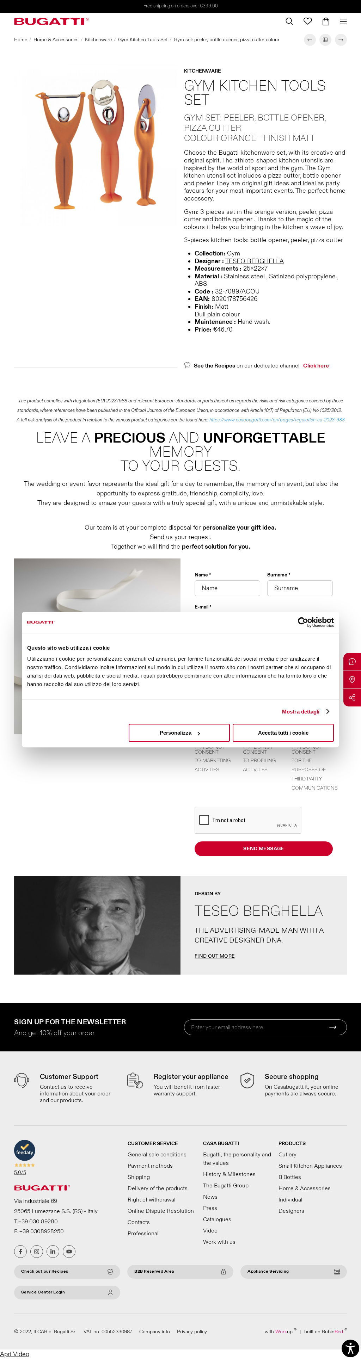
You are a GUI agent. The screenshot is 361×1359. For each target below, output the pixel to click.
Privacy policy (192, 1332)
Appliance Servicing (268, 1271)
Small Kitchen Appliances (310, 1165)
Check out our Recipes (44, 1271)
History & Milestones (229, 1174)
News (210, 1196)
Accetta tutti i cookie (283, 733)
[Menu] (341, 21)
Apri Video (14, 1354)
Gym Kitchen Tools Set (142, 40)
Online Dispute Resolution (161, 1211)
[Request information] (352, 662)
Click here (316, 365)
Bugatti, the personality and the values (237, 1159)
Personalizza (175, 733)
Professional (143, 1233)
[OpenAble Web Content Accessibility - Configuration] (350, 1348)
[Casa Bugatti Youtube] (69, 1251)
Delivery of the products (158, 1188)
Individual (290, 1199)
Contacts (139, 1222)
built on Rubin (325, 1331)
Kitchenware (98, 40)
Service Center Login (43, 1292)
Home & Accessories (56, 40)
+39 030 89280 (38, 1221)
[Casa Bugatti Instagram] (36, 1251)
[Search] (289, 21)
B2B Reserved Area (154, 1271)
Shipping (139, 1177)
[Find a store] (352, 679)
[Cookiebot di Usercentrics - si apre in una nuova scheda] (303, 622)
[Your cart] (326, 21)
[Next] (341, 40)
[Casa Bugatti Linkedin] (53, 1251)
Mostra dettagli (301, 712)
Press (210, 1208)
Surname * (278, 575)
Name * (203, 575)
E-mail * (203, 607)
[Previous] (310, 40)
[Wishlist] (307, 21)
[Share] (352, 697)
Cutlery (287, 1154)
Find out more (215, 956)
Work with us (219, 1242)
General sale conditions (157, 1154)
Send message (263, 849)
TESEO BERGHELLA (254, 261)
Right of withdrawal (152, 1199)
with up (280, 1331)
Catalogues (217, 1219)
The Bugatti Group (226, 1185)
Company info (154, 1332)
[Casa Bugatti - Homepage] (51, 21)
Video (210, 1230)
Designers (291, 1211)
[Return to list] (325, 40)
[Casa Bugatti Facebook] (20, 1251)
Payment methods (150, 1165)
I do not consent (209, 749)
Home (20, 40)
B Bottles (290, 1177)
